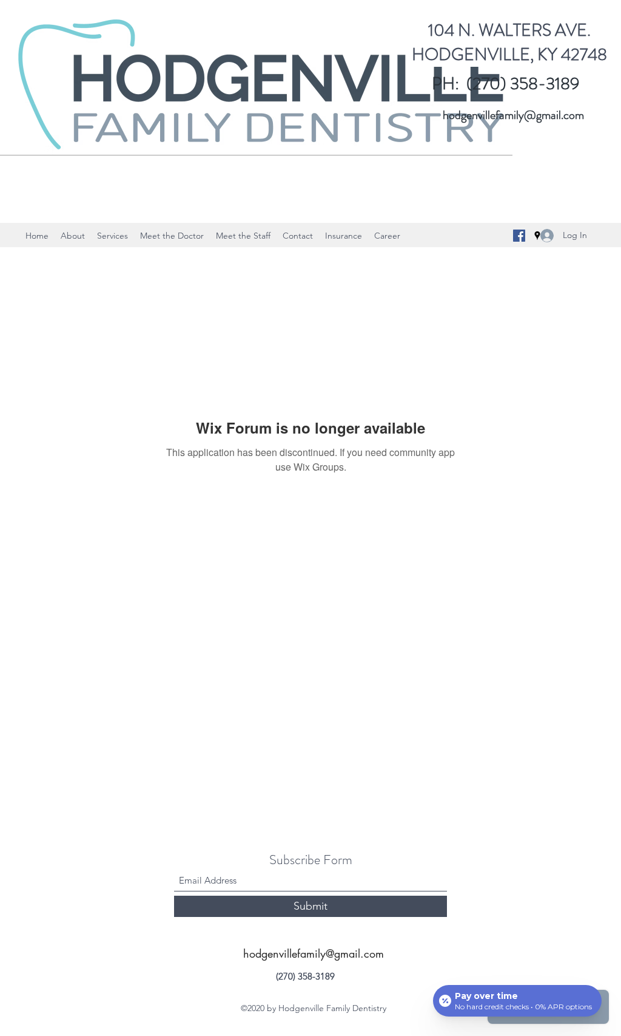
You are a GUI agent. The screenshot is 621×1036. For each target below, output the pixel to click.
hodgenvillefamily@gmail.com (513, 115)
